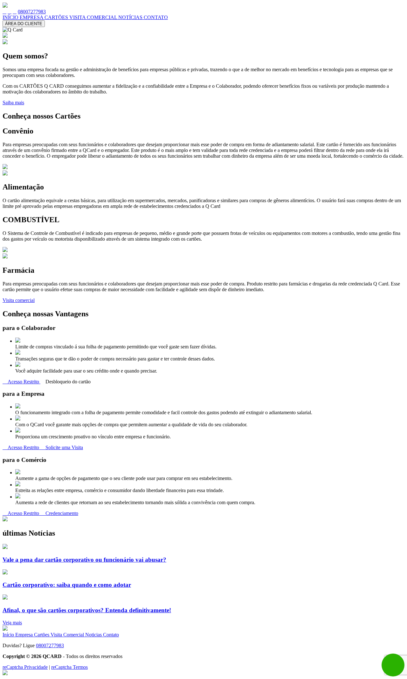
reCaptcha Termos (69, 667)
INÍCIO (11, 17)
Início (9, 634)
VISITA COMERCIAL (93, 17)
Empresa (24, 634)
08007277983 (32, 11)
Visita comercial (19, 300)
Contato (111, 634)
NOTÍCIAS (131, 17)
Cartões (42, 634)
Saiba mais (13, 102)
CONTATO (156, 17)
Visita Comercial (68, 634)
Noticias (94, 634)
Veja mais (12, 622)
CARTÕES (57, 17)
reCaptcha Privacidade (25, 667)
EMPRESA (32, 17)
